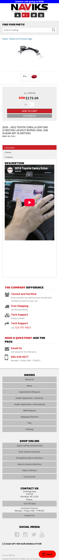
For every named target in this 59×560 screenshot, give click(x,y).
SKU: (5, 136)
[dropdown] (41, 15)
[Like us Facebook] (15, 534)
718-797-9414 (23, 327)
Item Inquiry (29, 115)
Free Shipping (19, 306)
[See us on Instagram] (23, 534)
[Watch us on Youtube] (40, 534)
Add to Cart (29, 110)
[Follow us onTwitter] (32, 534)
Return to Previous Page (20, 38)
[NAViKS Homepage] (29, 8)
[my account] (17, 15)
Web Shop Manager (47, 559)
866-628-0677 (20, 357)
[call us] (34, 15)
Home (5, 38)
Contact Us (29, 515)
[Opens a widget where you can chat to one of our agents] (47, 554)
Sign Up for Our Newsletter (23, 543)
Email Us (16, 348)
